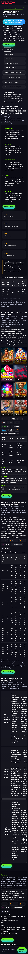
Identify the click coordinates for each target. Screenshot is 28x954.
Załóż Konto (6, 866)
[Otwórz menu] (25, 2)
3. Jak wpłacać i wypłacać (11, 82)
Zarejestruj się (8, 44)
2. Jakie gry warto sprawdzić (12, 77)
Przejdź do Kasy (8, 672)
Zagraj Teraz (7, 49)
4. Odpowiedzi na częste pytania (13, 87)
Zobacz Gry (6, 496)
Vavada (4, 875)
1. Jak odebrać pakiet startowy (12, 72)
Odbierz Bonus (8, 206)
